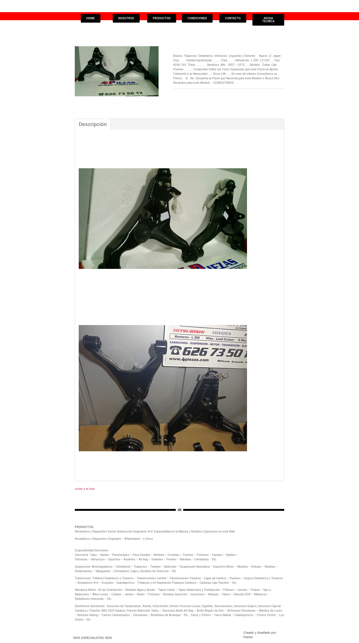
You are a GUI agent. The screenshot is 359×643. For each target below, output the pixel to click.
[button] (90, 18)
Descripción (93, 124)
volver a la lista (84, 489)
